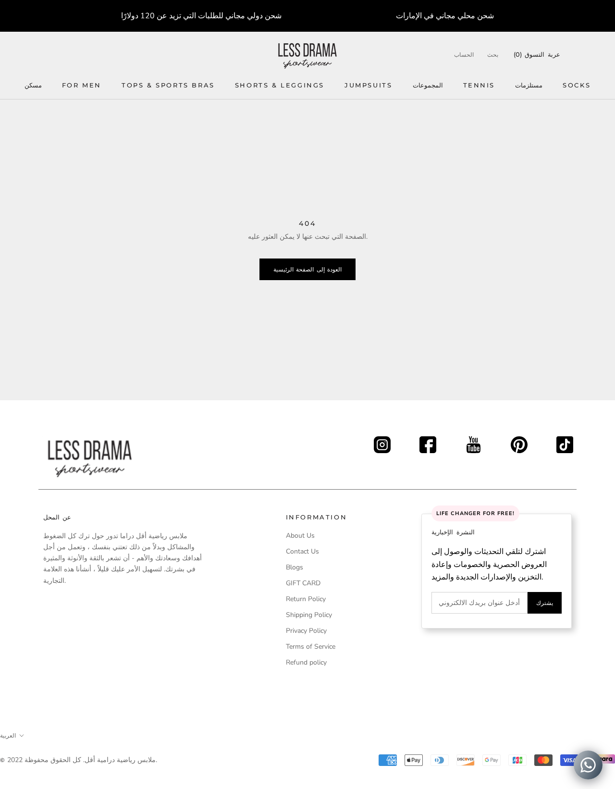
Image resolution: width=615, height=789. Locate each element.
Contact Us (302, 551)
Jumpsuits (368, 85)
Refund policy (306, 662)
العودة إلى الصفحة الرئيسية (307, 269)
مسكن (33, 85)
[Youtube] (473, 441)
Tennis (479, 85)
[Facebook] (427, 441)
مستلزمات (528, 85)
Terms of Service (310, 646)
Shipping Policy (309, 614)
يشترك (544, 602)
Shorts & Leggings (279, 85)
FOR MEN (81, 85)
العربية (8, 735)
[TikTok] (564, 441)
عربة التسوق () (537, 54)
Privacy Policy (306, 630)
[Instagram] (382, 441)
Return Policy (306, 599)
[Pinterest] (519, 441)
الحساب (464, 54)
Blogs (294, 567)
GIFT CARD (303, 583)
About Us (300, 535)
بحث (492, 54)
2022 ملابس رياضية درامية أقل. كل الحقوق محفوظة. (82, 759)
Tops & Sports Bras (168, 85)
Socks (576, 85)
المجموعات (428, 85)
